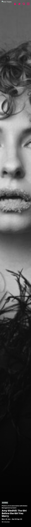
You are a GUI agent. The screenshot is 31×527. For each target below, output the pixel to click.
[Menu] (28, 4)
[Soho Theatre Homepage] (8, 2)
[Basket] (19, 4)
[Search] (24, 4)
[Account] (15, 4)
